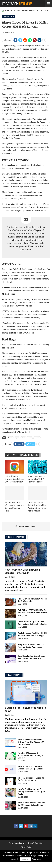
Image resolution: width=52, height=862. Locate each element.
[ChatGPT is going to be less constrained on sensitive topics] (10, 624)
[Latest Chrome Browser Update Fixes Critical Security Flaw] (14, 467)
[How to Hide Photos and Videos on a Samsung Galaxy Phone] (10, 805)
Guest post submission (17, 843)
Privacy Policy (26, 847)
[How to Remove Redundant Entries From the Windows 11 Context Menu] (10, 742)
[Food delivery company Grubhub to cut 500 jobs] (10, 602)
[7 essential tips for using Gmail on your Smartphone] (10, 781)
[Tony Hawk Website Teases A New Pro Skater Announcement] (10, 647)
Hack (23, 437)
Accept (25, 859)
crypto (17, 437)
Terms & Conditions (35, 843)
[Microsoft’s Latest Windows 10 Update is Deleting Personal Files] (14, 493)
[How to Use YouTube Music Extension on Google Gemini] (10, 769)
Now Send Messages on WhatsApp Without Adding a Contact (30, 755)
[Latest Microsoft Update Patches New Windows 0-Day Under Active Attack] (37, 493)
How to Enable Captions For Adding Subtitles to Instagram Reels (31, 791)
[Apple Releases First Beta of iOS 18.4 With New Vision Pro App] (10, 636)
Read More (36, 859)
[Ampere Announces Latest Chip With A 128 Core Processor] (37, 467)
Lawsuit (37, 437)
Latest (29, 437)
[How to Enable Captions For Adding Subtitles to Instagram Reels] (10, 792)
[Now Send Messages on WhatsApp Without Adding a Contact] (10, 756)
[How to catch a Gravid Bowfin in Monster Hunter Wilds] (26, 554)
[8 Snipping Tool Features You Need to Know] (26, 692)
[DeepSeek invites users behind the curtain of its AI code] (10, 659)
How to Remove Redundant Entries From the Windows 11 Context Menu (31, 742)
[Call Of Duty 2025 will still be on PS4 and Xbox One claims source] (10, 613)
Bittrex (10, 437)
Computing (8, 16)
